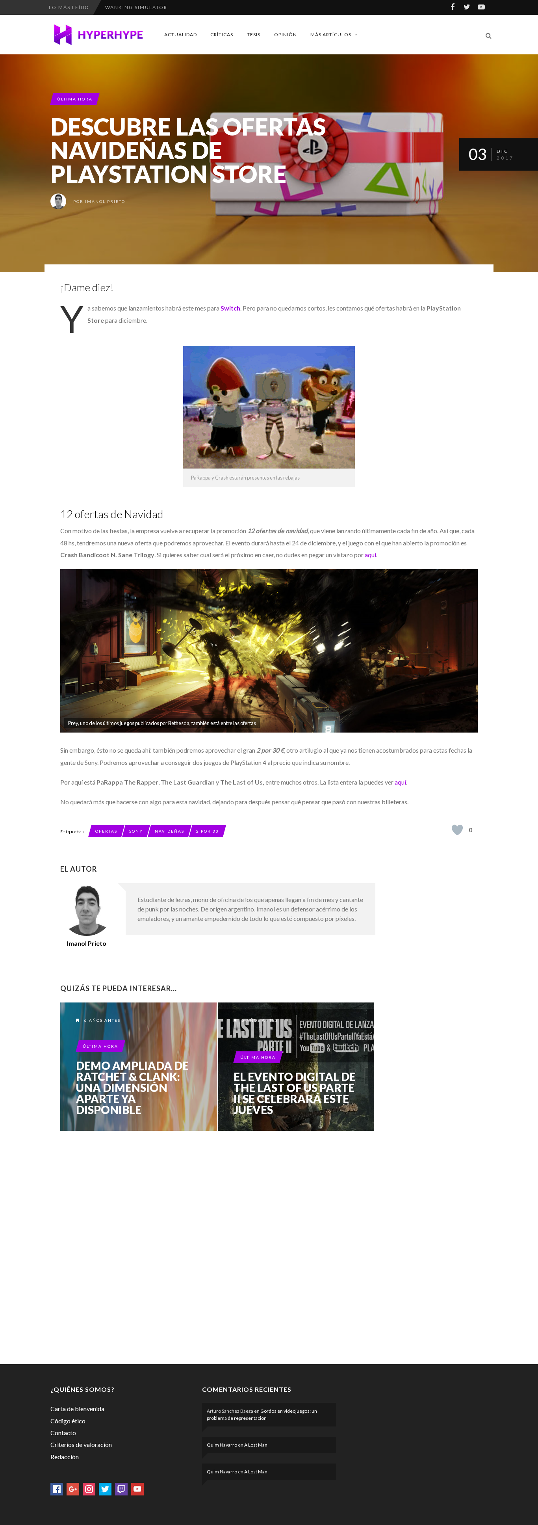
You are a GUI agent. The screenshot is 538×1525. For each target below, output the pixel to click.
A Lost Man (255, 1445)
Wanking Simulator (136, 7)
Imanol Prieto (105, 201)
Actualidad (180, 34)
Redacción (64, 1456)
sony (136, 831)
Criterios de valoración (81, 1444)
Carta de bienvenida (77, 1408)
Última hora (75, 99)
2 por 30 (207, 831)
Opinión (285, 34)
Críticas (221, 34)
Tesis (253, 34)
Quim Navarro (222, 1445)
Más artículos (330, 34)
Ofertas (106, 831)
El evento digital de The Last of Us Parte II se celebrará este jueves (295, 1093)
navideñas (169, 831)
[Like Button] (457, 830)
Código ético (67, 1421)
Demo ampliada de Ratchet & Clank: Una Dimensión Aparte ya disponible (132, 1087)
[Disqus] (217, 1246)
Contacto (63, 1432)
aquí (370, 554)
